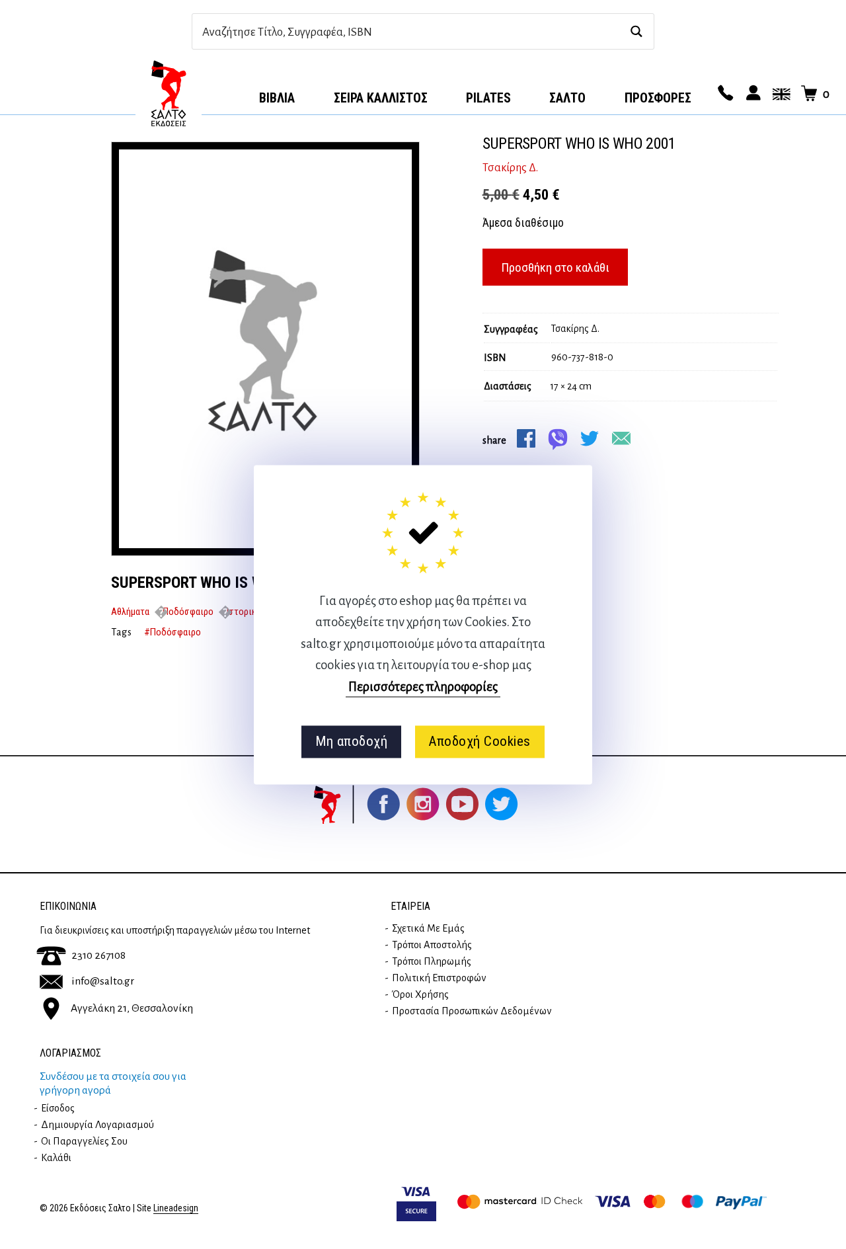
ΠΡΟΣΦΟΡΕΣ (658, 98)
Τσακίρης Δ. (510, 168)
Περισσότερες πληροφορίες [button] (423, 687)
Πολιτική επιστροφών (439, 978)
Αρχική (168, 93)
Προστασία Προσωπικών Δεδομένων (472, 1011)
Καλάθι (56, 1157)
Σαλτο (567, 98)
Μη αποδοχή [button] (351, 742)
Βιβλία (277, 98)
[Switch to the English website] (779, 94)
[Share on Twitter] (589, 438)
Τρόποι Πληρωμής (431, 961)
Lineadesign (175, 1208)
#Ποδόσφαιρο (172, 632)
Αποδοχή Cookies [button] (479, 742)
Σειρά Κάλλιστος (381, 98)
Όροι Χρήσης (420, 994)
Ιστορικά (244, 612)
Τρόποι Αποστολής (432, 945)
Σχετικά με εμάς (428, 928)
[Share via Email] (621, 438)
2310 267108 (98, 955)
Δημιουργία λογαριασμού (97, 1124)
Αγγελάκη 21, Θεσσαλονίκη (132, 1008)
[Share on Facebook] (526, 438)
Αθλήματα (130, 612)
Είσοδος (58, 1108)
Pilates (488, 98)
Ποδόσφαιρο (188, 612)
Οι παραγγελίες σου (84, 1141)
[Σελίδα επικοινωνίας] (724, 94)
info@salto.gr (102, 981)
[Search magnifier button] (636, 31)
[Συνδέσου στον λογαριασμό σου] (751, 94)
